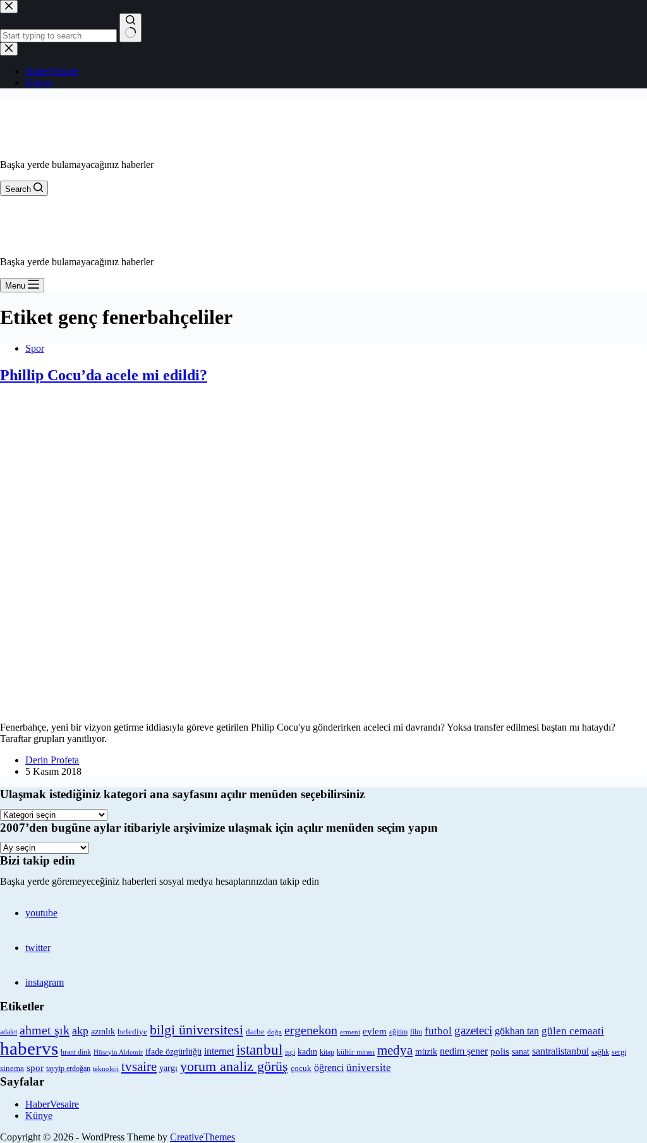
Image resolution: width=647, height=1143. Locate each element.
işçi (290, 1052)
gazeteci (473, 1030)
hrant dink (76, 1052)
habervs (29, 1048)
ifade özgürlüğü (173, 1051)
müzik (426, 1051)
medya (395, 1050)
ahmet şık (45, 1030)
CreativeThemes (202, 1137)
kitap (327, 1052)
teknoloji (106, 1068)
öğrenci (329, 1068)
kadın (307, 1051)
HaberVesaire (52, 1104)
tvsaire (139, 1066)
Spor (34, 348)
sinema (12, 1068)
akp (80, 1030)
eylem (375, 1031)
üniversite (368, 1068)
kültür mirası (356, 1052)
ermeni (350, 1032)
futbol (438, 1031)
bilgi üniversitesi (196, 1030)
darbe (255, 1031)
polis (499, 1051)
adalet (8, 1032)
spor (35, 1068)
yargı (168, 1068)
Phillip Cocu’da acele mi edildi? (103, 375)
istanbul (259, 1049)
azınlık (103, 1031)
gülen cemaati (572, 1031)
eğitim (398, 1031)
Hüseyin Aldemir (118, 1052)
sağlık (600, 1052)
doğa (274, 1032)
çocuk (301, 1068)
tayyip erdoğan (68, 1068)
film (416, 1031)
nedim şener (464, 1051)
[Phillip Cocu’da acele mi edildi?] (278, 705)
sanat (520, 1051)
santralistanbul (560, 1051)
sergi (619, 1052)
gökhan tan (517, 1031)
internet (219, 1051)
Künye (38, 1115)
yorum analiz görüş (234, 1066)
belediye (132, 1031)
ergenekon (310, 1030)
